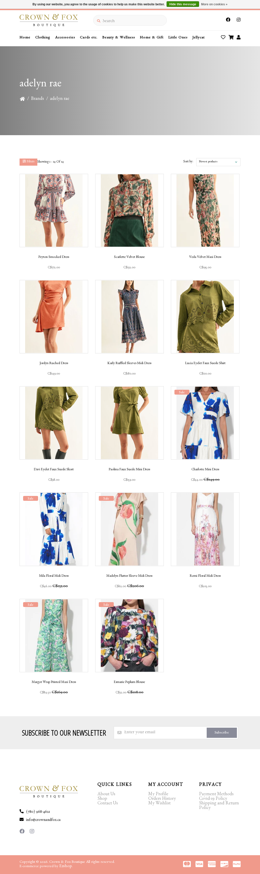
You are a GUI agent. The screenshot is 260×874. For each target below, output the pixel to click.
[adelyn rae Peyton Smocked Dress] (54, 210)
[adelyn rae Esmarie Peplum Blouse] (129, 635)
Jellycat (198, 38)
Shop (102, 799)
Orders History (162, 799)
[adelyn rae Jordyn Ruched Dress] (54, 316)
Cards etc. (89, 38)
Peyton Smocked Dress (53, 257)
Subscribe (222, 733)
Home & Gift (152, 38)
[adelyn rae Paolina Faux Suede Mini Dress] (129, 422)
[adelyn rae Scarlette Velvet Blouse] (129, 210)
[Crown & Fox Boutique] (56, 20)
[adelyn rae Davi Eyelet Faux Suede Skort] (54, 422)
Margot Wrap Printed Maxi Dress (54, 682)
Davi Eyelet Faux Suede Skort (54, 470)
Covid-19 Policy (213, 799)
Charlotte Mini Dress (205, 470)
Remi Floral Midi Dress (205, 576)
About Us (106, 794)
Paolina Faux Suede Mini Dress (129, 470)
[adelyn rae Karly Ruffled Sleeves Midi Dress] (129, 316)
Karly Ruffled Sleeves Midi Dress (129, 363)
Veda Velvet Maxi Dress (205, 257)
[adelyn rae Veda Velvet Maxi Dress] (205, 210)
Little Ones (178, 38)
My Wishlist (159, 804)
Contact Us (108, 804)
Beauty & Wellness (118, 38)
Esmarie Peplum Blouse (129, 682)
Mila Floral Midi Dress (54, 576)
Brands (37, 99)
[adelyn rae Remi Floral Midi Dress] (205, 529)
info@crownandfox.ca (43, 820)
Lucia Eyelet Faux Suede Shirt (205, 363)
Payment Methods (216, 794)
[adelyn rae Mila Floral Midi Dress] (54, 529)
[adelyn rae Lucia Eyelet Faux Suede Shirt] (205, 316)
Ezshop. (66, 866)
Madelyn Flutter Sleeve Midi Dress (129, 576)
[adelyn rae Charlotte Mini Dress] (205, 422)
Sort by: (188, 162)
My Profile (158, 794)
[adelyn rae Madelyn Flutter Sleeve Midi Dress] (129, 529)
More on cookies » (214, 4)
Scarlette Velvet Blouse (129, 257)
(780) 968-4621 (38, 812)
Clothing (42, 38)
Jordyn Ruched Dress (54, 363)
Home (25, 38)
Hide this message (182, 4)
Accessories (65, 38)
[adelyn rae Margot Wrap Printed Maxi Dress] (54, 635)
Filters (30, 162)
